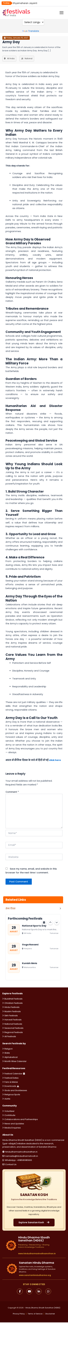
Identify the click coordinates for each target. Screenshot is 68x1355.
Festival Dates (11, 1077)
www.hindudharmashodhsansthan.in (37, 1253)
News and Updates (14, 1123)
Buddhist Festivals (13, 998)
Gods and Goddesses (15, 1090)
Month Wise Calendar (15, 1061)
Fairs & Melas (11, 1081)
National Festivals (13, 1023)
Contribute (9, 1115)
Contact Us (10, 1164)
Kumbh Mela (29, 963)
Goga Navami (30, 944)
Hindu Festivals (11, 1007)
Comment (12, 791)
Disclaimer (50, 1314)
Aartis (7, 1098)
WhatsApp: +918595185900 (18, 1160)
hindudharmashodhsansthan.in (21, 1151)
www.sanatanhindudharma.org (35, 1275)
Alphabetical (11, 1057)
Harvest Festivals (13, 1019)
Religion (8, 1048)
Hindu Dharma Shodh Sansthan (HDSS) (42, 1307)
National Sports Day (34, 925)
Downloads (10, 1086)
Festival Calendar (13, 1073)
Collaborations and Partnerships (21, 1119)
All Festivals (10, 1036)
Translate (33, 31)
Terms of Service (35, 1314)
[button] (50, 922)
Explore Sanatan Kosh (31, 1222)
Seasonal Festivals (13, 1028)
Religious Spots (12, 1094)
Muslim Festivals (12, 1011)
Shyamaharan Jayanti (25, 3)
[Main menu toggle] (61, 13)
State (7, 1052)
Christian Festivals (13, 1003)
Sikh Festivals (11, 1015)
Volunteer (9, 1111)
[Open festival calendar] (44, 922)
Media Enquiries (12, 1127)
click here (55, 760)
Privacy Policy (19, 1314)
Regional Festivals (13, 1032)
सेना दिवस (10, 908)
